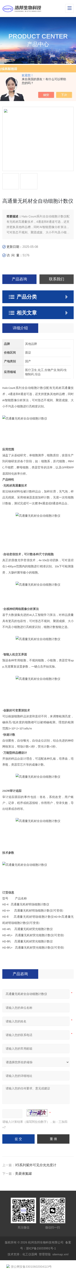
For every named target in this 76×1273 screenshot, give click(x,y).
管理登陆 (45, 1254)
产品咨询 (19, 279)
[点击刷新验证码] (37, 1112)
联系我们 (56, 279)
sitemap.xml (60, 1254)
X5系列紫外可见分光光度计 (35, 1165)
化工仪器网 (29, 1254)
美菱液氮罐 (23, 1173)
